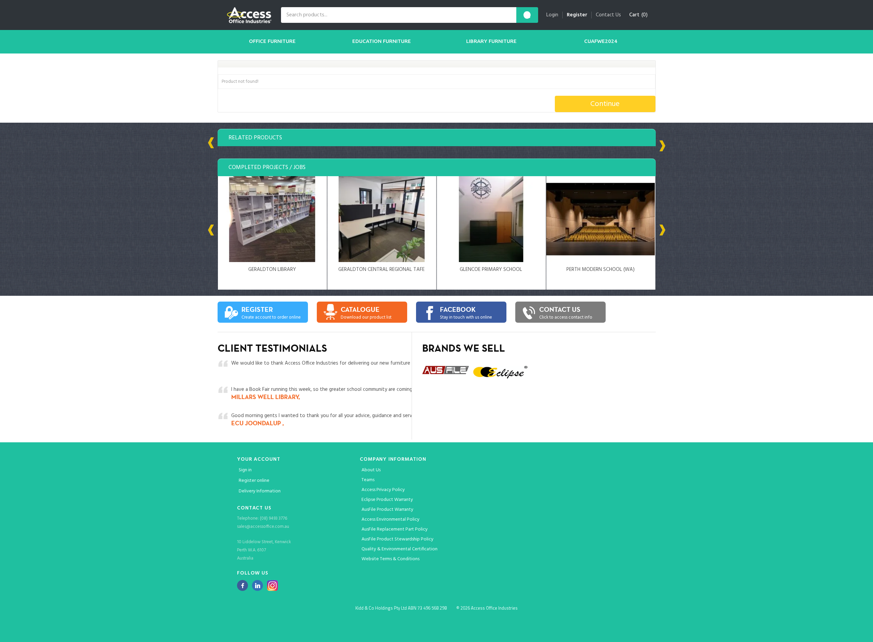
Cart (634, 15)
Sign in (245, 470)
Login (552, 15)
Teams (367, 480)
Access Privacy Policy (383, 490)
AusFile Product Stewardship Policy (397, 539)
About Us (371, 470)
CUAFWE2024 (600, 41)
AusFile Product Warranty (387, 510)
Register (577, 15)
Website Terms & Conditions (390, 559)
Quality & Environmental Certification (399, 549)
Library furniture (491, 41)
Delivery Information (260, 491)
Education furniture (381, 41)
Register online (254, 481)
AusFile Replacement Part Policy (394, 529)
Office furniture (272, 41)
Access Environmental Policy (390, 519)
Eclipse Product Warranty (387, 500)
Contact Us (608, 15)
